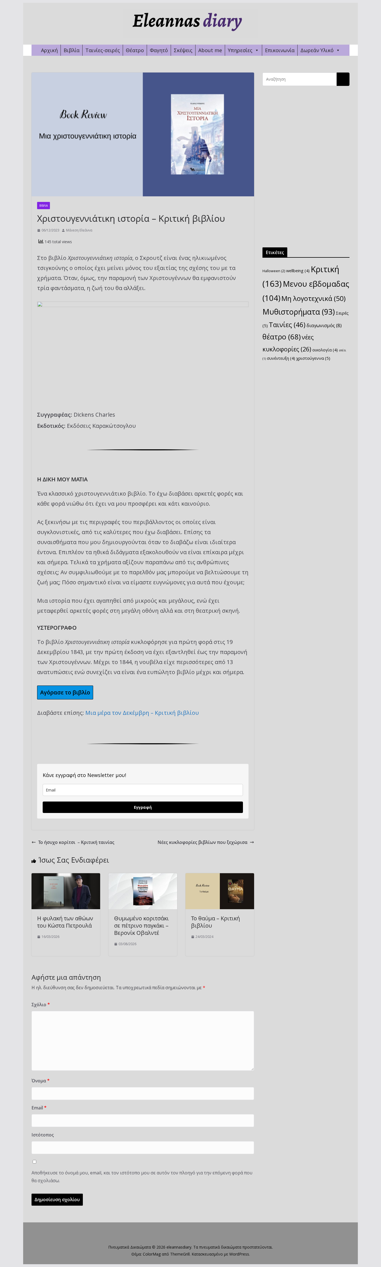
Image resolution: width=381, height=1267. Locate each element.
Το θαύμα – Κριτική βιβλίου (215, 921)
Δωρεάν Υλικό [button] (317, 50)
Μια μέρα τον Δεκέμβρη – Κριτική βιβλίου (142, 712)
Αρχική (49, 50)
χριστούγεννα (313, 358)
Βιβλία (71, 50)
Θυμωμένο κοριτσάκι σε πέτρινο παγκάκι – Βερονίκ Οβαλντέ (141, 925)
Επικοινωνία (280, 50)
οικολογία (325, 350)
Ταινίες (287, 324)
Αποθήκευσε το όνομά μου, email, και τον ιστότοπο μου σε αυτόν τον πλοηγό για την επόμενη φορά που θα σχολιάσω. (142, 1177)
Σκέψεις (183, 50)
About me (210, 50)
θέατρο (281, 337)
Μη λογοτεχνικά (313, 298)
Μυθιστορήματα (298, 312)
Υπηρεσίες (240, 50)
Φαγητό (159, 50)
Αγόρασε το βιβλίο (65, 692)
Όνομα (41, 1081)
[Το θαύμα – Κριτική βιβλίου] (219, 877)
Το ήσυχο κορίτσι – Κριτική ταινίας (76, 842)
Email (39, 1108)
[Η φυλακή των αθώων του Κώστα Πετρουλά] (66, 877)
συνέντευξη (281, 358)
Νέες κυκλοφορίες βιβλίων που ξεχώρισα (202, 842)
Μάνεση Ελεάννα (79, 230)
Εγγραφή (143, 807)
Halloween (273, 271)
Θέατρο (135, 50)
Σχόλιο (41, 1004)
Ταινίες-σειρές (102, 50)
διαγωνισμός (324, 325)
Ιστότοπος (43, 1135)
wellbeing (298, 270)
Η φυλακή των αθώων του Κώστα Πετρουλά (65, 921)
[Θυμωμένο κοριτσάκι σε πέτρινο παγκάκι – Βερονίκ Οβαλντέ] (142, 877)
